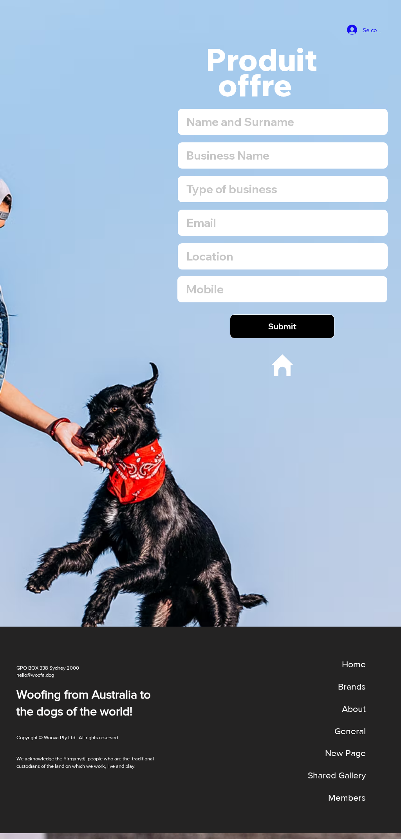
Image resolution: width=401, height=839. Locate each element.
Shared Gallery (337, 775)
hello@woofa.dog (35, 675)
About (354, 708)
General (350, 731)
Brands (352, 686)
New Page (345, 753)
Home (354, 664)
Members (347, 797)
